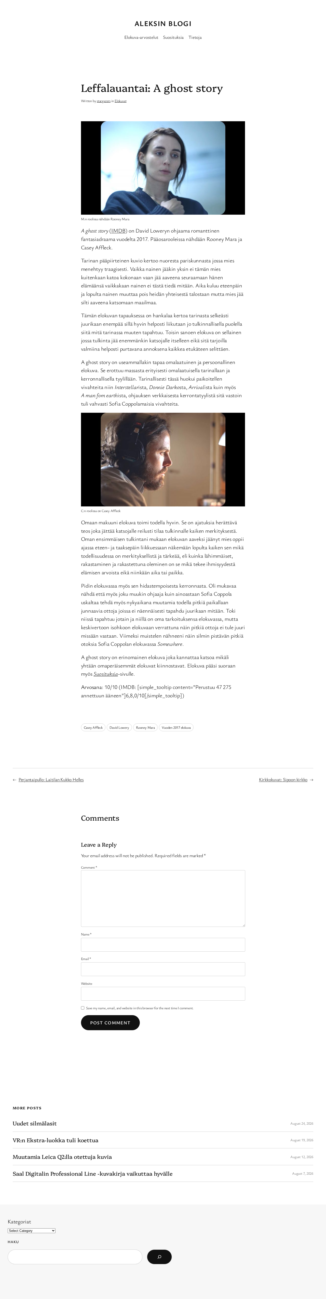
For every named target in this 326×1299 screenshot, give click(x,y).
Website (86, 983)
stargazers (104, 100)
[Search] (159, 1256)
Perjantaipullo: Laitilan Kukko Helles (51, 779)
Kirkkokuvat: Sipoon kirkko (283, 779)
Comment (89, 867)
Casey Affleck (93, 727)
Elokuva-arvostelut (141, 37)
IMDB (118, 230)
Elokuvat (120, 100)
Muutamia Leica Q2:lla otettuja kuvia (62, 1157)
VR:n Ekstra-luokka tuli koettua (55, 1140)
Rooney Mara (145, 727)
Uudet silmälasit (35, 1123)
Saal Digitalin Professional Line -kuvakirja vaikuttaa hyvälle (93, 1173)
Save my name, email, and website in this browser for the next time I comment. (140, 1007)
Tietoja (194, 37)
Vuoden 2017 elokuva (176, 727)
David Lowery (119, 727)
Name (86, 934)
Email (86, 958)
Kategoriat (19, 1221)
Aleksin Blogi (163, 23)
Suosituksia (173, 37)
